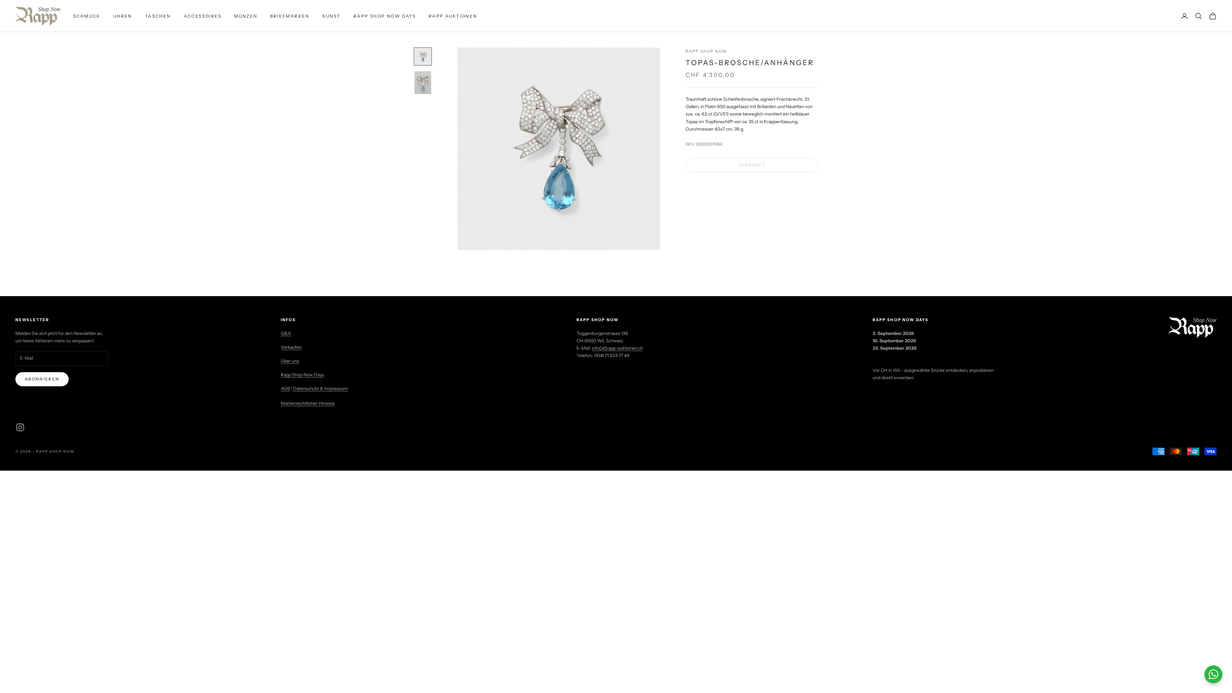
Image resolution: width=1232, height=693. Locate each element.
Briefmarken (289, 16)
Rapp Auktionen (453, 16)
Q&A (286, 333)
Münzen (245, 16)
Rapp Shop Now (706, 51)
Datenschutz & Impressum (320, 388)
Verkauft (752, 164)
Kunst (331, 16)
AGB (285, 388)
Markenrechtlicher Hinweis (308, 403)
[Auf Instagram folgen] (20, 427)
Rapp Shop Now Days (385, 16)
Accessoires (202, 16)
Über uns (290, 361)
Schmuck (86, 16)
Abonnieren (42, 378)
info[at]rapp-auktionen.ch (617, 348)
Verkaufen (291, 347)
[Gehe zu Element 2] (423, 83)
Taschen (158, 16)
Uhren (122, 16)
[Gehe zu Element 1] (423, 56)
